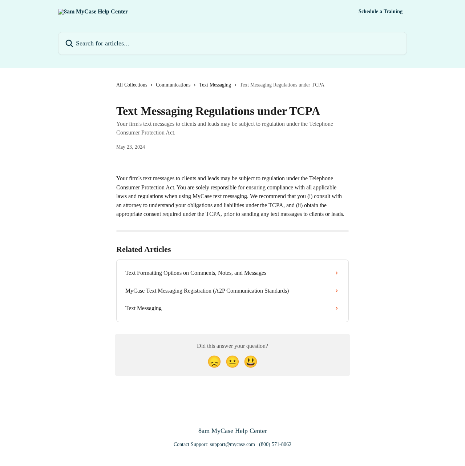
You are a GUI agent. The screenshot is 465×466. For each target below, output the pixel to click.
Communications (173, 85)
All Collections (131, 85)
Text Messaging (215, 85)
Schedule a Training (381, 11)
